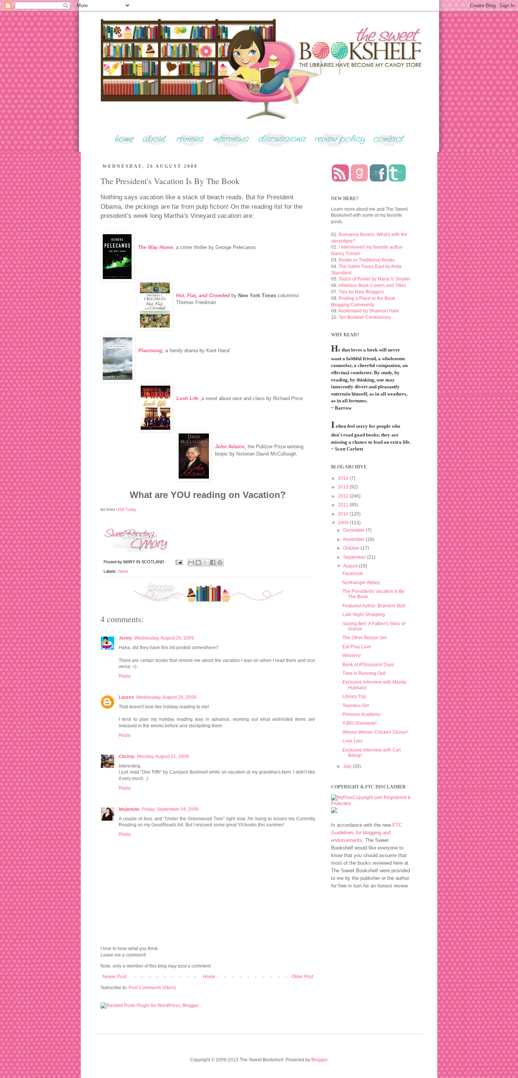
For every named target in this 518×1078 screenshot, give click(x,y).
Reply (125, 676)
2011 (344, 504)
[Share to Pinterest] (220, 562)
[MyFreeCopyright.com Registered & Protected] (371, 803)
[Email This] (191, 562)
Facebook (352, 573)
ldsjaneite (129, 809)
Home (209, 976)
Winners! (351, 655)
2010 (344, 514)
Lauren (126, 697)
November (354, 539)
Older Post (302, 976)
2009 (344, 522)
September (355, 557)
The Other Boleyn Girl (364, 637)
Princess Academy (361, 714)
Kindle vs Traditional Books (367, 260)
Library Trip (354, 696)
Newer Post (114, 976)
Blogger (319, 1059)
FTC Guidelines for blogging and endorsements (366, 832)
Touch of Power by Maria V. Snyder (374, 279)
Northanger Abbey (361, 582)
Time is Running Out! (364, 673)
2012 (344, 496)
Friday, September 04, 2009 (170, 809)
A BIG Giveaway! (359, 723)
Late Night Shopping (363, 614)
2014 (344, 478)
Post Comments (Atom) (152, 987)
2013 (344, 487)
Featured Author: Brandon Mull (373, 605)
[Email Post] (179, 561)
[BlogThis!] (198, 562)
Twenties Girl (355, 705)
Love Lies (352, 741)
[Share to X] (205, 562)
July (348, 766)
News (123, 571)
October (352, 548)
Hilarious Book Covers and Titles (372, 285)
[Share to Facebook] (213, 562)
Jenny (125, 638)
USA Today (126, 509)
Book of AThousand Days (368, 664)
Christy (127, 756)
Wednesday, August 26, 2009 (164, 638)
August (351, 566)
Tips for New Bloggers (361, 292)
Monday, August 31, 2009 (163, 756)
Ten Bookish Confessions (365, 317)
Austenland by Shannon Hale (368, 311)
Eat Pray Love (356, 646)
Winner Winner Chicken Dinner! (375, 732)
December (354, 530)
